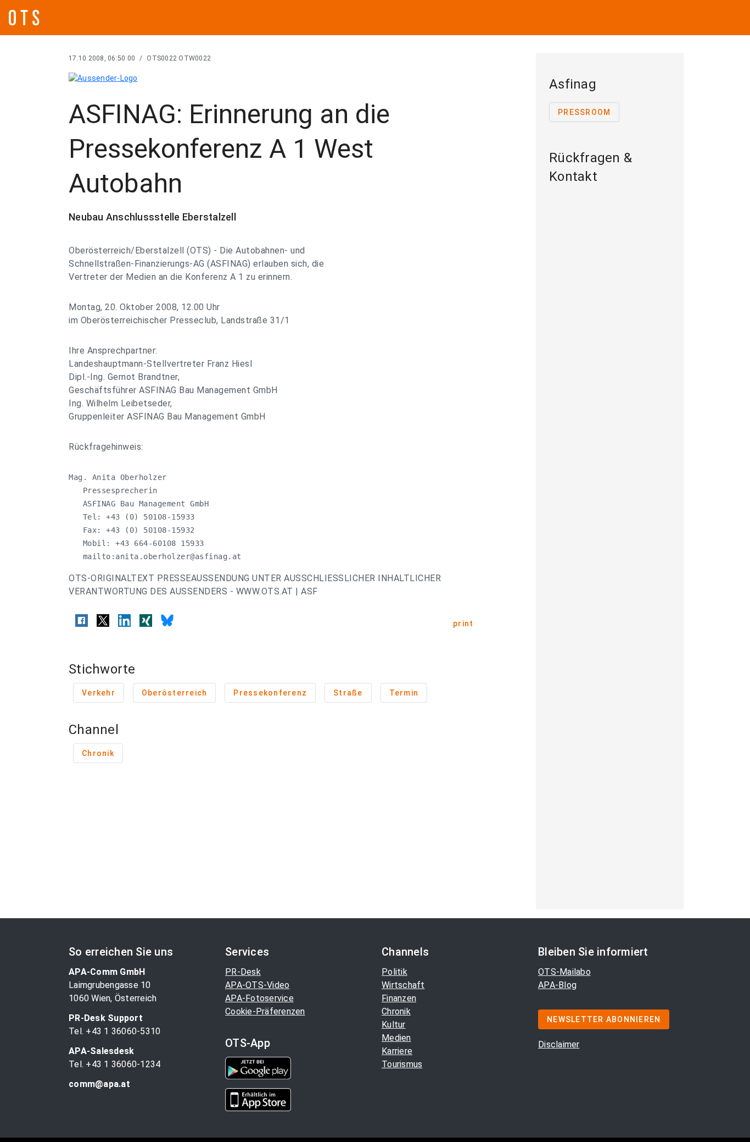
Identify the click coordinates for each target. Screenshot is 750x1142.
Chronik (396, 1011)
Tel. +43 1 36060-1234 (114, 1064)
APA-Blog (557, 985)
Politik (394, 972)
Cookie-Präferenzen (265, 1011)
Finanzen (399, 998)
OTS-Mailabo (564, 972)
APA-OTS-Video (257, 985)
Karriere (397, 1051)
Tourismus (402, 1064)
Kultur (394, 1024)
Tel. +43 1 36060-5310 (114, 1031)
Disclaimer (559, 1044)
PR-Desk (243, 972)
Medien (396, 1038)
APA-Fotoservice (259, 998)
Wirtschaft (403, 985)
